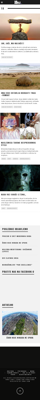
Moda (4, 158)
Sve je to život (7, 57)
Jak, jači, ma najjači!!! (12, 43)
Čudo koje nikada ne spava (14, 243)
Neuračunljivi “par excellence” (17, 265)
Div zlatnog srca (10, 258)
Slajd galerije (25, 374)
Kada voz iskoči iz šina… (13, 194)
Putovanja (22, 371)
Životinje (17, 106)
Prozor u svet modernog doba (16, 236)
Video (13, 374)
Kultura (10, 371)
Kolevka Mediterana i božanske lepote (17, 250)
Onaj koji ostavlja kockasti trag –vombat (18, 94)
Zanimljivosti (25, 158)
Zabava (15, 158)
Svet (9, 158)
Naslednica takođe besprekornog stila (18, 143)
